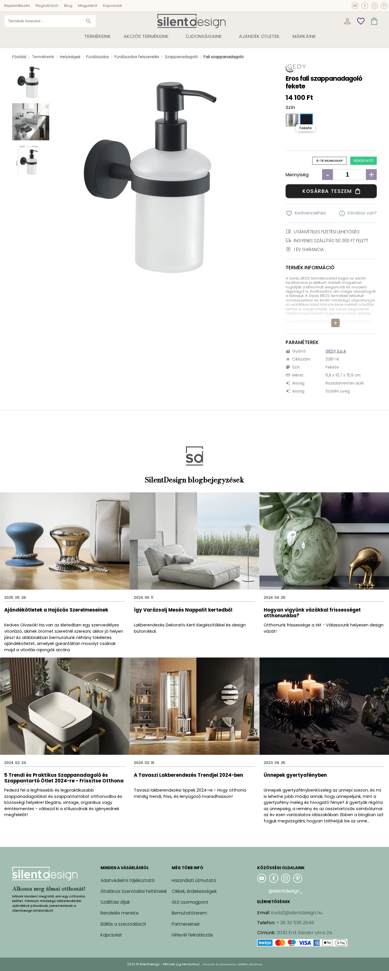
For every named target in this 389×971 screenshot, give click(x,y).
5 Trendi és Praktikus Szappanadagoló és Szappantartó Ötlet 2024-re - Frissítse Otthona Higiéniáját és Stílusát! (64, 778)
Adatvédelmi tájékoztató (128, 880)
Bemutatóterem (189, 913)
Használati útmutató (194, 880)
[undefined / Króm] (292, 120)
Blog (68, 5)
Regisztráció (47, 5)
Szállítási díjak (115, 902)
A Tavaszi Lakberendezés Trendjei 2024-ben (188, 775)
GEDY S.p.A (335, 351)
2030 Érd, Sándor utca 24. (305, 932)
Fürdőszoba (97, 57)
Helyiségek (70, 57)
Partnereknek (186, 924)
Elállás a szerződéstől (123, 924)
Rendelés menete (120, 913)
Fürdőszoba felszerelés (136, 57)
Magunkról (87, 5)
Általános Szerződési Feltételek (134, 891)
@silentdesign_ (286, 891)
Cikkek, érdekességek (194, 891)
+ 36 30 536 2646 (295, 922)
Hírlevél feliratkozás (192, 935)
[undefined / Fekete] (306, 120)
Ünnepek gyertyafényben (295, 775)
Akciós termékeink (146, 36)
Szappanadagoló (181, 57)
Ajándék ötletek (259, 36)
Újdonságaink (204, 36)
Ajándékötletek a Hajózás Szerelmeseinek (56, 610)
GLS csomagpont (190, 902)
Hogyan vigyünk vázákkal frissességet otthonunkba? (312, 613)
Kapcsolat (112, 5)
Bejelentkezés (17, 5)
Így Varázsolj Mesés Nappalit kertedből (183, 610)
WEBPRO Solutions (250, 964)
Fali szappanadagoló (224, 57)
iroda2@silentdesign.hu (296, 912)
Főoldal (19, 57)
